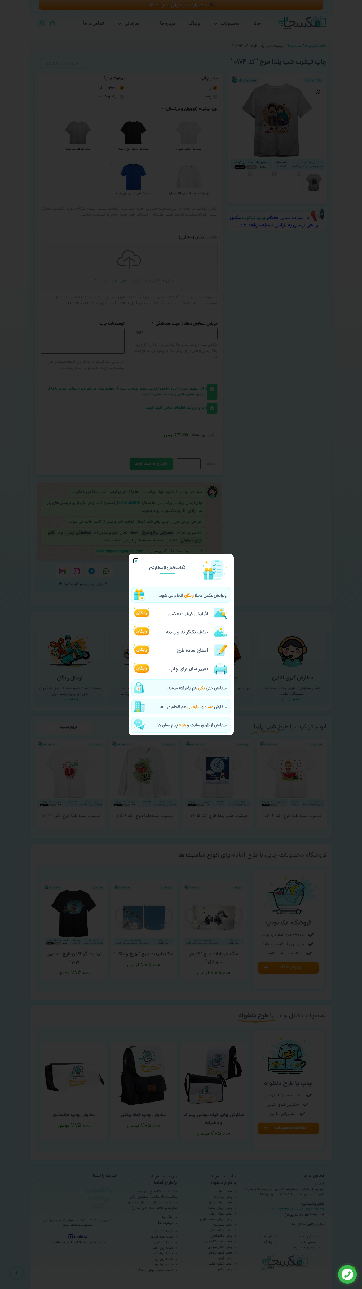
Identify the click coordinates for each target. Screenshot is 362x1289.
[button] (136, 561)
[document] (181, 644)
